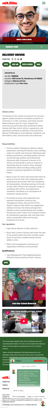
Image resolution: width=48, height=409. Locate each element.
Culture (5, 385)
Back (38, 64)
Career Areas (6, 382)
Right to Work (6, 400)
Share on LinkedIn (18, 59)
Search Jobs (12, 47)
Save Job (15, 64)
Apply (6, 64)
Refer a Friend (27, 64)
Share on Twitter (15, 59)
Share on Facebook (12, 59)
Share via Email (21, 59)
